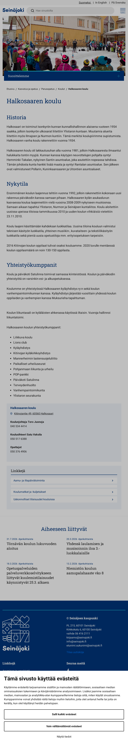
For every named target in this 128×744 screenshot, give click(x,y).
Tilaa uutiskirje (75, 652)
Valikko (123, 13)
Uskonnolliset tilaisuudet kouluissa (34, 499)
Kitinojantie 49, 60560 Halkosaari (33, 414)
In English (101, 3)
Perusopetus (47, 89)
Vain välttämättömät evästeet (64, 726)
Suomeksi (85, 3)
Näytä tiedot (64, 737)
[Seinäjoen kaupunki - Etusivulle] (13, 10)
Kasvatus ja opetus (28, 89)
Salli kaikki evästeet (64, 714)
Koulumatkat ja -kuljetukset (30, 492)
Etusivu (10, 89)
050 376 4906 (18, 452)
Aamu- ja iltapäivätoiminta (29, 480)
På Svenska (119, 3)
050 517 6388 (18, 439)
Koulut (61, 89)
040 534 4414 (18, 426)
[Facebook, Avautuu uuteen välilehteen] (96, 670)
